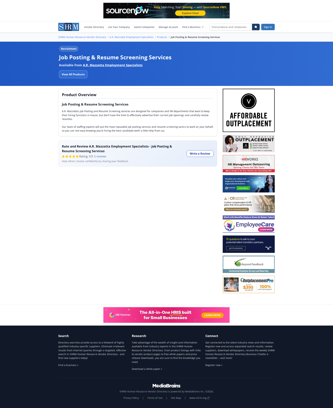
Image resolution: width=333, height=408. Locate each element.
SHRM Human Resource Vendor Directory (82, 37)
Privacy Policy (131, 397)
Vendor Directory (94, 27)
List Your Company (119, 27)
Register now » (213, 365)
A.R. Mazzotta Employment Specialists (131, 37)
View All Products (73, 74)
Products (162, 37)
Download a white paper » (147, 369)
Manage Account (168, 27)
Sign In (268, 27)
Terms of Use (155, 397)
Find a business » (68, 365)
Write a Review (200, 153)
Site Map (176, 397)
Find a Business (191, 27)
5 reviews (100, 156)
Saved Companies (144, 27)
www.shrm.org (198, 397)
